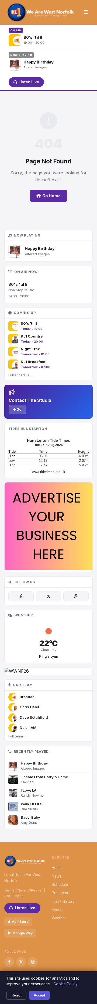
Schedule (60, 884)
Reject (17, 995)
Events (57, 910)
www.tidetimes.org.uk (48, 472)
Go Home (51, 195)
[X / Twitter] (48, 596)
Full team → (17, 736)
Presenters (61, 893)
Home (57, 868)
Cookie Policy (65, 984)
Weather (59, 918)
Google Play (23, 933)
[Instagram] (76, 596)
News (56, 876)
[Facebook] (21, 596)
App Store (20, 922)
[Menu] (86, 12)
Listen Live (29, 82)
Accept (39, 995)
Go (19, 409)
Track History (63, 901)
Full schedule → (21, 375)
